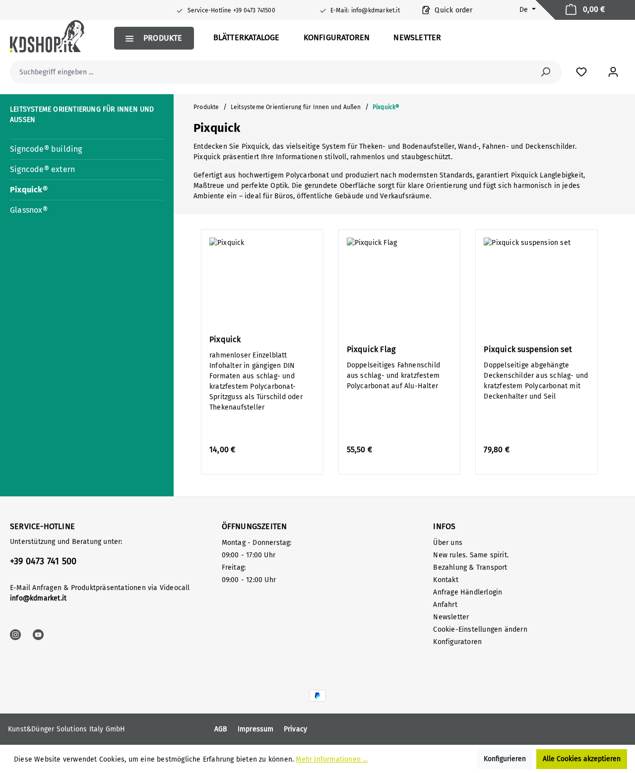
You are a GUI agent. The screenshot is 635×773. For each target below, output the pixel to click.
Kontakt (445, 580)
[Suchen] (545, 72)
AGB (221, 729)
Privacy (295, 729)
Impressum (256, 729)
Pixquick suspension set (528, 349)
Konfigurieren (505, 759)
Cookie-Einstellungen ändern (480, 629)
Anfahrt (445, 604)
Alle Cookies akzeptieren (582, 759)
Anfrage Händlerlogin (467, 592)
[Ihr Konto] (613, 72)
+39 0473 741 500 (43, 561)
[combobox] (274, 72)
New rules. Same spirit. (470, 555)
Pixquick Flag (371, 349)
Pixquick (225, 339)
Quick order (452, 10)
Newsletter (451, 617)
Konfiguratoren (457, 642)
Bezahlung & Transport (470, 567)
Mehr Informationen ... (331, 759)
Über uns (447, 542)
